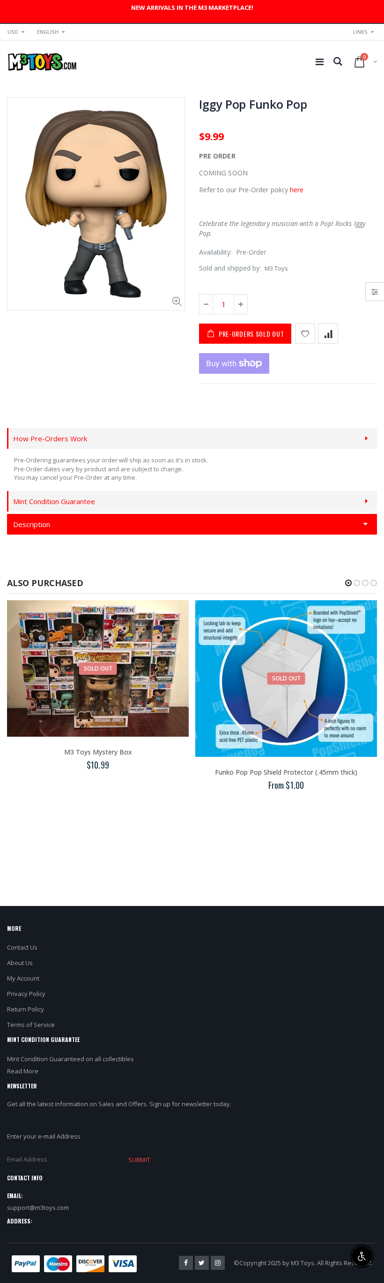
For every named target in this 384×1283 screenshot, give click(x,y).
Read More (22, 1071)
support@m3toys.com (38, 1207)
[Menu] (320, 61)
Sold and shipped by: (230, 268)
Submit (139, 1159)
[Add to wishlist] (305, 334)
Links (360, 31)
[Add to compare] (328, 334)
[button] (348, 583)
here (296, 189)
